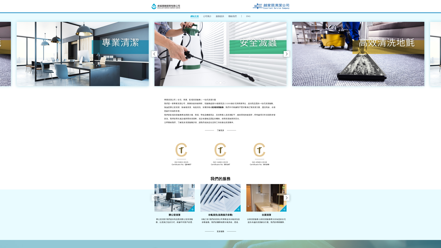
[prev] (154, 54)
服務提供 (220, 16)
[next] (286, 54)
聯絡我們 (232, 16)
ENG (248, 16)
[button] (217, 83)
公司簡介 (207, 16)
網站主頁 (195, 16)
